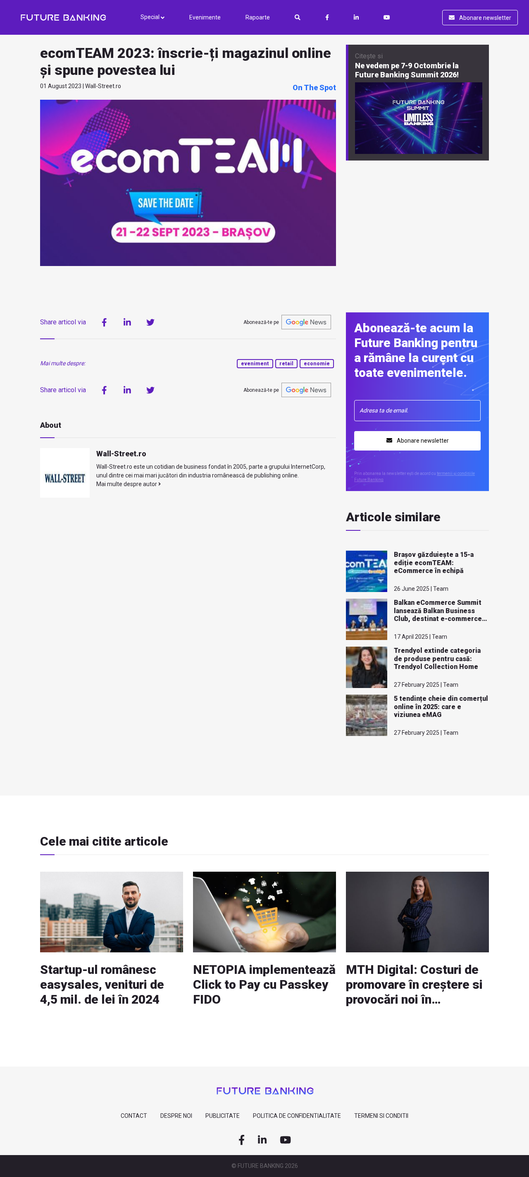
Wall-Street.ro (121, 453)
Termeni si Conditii (381, 1115)
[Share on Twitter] (150, 322)
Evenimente (205, 17)
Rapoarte (257, 17)
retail (286, 364)
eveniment (255, 364)
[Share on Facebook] (104, 322)
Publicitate (222, 1115)
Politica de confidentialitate (297, 1115)
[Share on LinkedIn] (127, 322)
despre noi (176, 1115)
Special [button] (151, 17)
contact (134, 1115)
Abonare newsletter (484, 17)
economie (317, 364)
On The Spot (314, 87)
